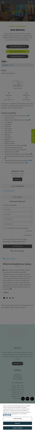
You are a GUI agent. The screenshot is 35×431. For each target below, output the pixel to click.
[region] (17, 417)
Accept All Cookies (17, 428)
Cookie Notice (7, 415)
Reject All (17, 423)
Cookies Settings (17, 418)
